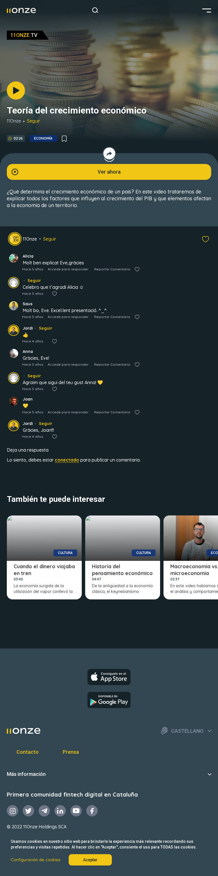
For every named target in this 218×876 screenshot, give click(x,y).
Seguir (33, 121)
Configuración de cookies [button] (35, 859)
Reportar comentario (112, 269)
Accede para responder (68, 269)
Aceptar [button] (90, 860)
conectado (67, 460)
